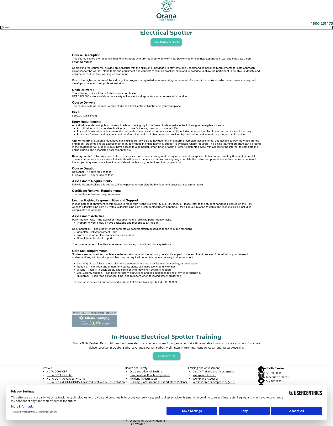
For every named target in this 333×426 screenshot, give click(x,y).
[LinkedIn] (274, 369)
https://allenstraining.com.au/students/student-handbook (144, 206)
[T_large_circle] (274, 375)
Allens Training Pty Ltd (148, 281)
